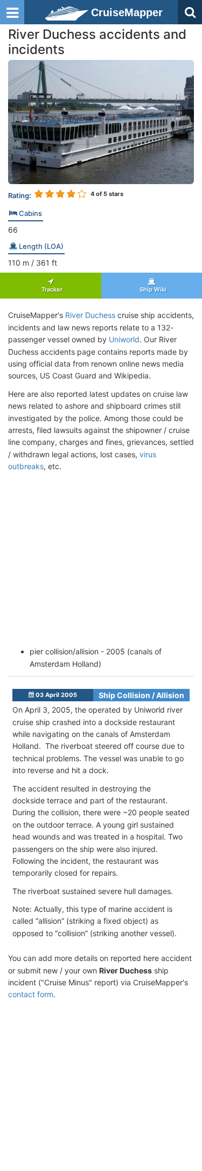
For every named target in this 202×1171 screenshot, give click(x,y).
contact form (30, 994)
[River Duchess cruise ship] (101, 121)
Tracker (50, 289)
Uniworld (124, 339)
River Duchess (90, 315)
